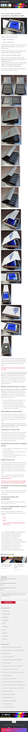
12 (17, 35)
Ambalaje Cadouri (6, 611)
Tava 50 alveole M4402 (7, 703)
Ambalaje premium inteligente (8, 694)
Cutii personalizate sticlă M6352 (7, 541)
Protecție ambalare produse (6, 545)
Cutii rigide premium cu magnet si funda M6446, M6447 (14, 685)
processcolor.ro (5, 1)
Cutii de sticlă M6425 (14, 537)
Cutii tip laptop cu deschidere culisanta (10, 669)
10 (15, 35)
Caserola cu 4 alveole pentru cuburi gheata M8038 (12, 650)
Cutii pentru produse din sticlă (6, 539)
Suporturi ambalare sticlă (14, 547)
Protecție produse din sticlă (16, 545)
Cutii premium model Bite (7, 656)
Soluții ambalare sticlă (5, 547)
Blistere (4, 623)
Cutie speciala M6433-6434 (8, 697)
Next (25, 19)
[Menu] (26, 1)
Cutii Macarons (5, 636)
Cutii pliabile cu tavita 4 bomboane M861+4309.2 (12, 681)
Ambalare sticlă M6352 (21, 531)
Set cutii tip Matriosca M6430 (8, 707)
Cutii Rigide (4, 639)
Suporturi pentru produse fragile (6, 549)
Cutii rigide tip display (6, 663)
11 (16, 35)
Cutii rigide (3, 9)
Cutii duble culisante (6, 653)
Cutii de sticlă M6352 (5, 537)
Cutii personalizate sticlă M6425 (19, 541)
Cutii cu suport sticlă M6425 (6, 535)
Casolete (4, 629)
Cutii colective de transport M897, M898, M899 (12, 659)
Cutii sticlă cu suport (16, 543)
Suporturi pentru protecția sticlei (19, 549)
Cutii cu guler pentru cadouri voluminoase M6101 (12, 666)
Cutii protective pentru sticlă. (6, 543)
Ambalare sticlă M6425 (5, 533)
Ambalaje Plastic (5, 620)
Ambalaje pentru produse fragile (9, 531)
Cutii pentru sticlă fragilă (17, 539)
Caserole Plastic (5, 626)
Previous (22, 19)
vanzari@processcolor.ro (6, 478)
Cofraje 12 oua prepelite (7, 691)
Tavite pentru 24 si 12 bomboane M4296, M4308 (12, 672)
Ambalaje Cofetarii (6, 614)
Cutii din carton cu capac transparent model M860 (12, 688)
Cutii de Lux (4, 633)
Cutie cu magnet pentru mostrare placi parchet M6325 (19, 566)
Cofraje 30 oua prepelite (7, 675)
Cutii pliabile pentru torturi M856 (9, 700)
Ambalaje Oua (5, 617)
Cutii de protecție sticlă (16, 535)
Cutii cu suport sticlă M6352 (16, 533)
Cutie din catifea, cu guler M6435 (9, 678)
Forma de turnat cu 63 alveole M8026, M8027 (11, 647)
